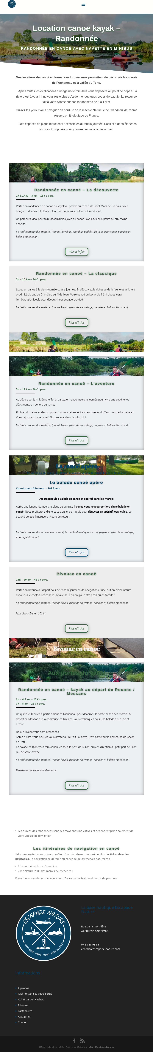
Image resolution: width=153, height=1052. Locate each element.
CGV (91, 1046)
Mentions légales (104, 1046)
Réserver (23, 1005)
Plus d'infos (77, 252)
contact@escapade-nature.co (99, 949)
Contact (22, 1022)
